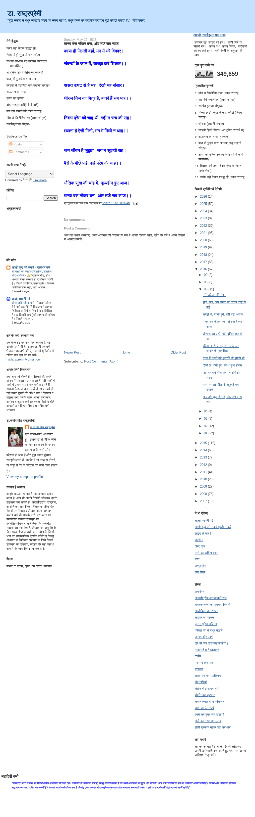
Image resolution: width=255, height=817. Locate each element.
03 (206, 418)
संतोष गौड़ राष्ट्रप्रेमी (207, 688)
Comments (20, 152)
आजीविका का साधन (206, 611)
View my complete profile (24, 477)
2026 (204, 196)
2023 (204, 218)
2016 (204, 269)
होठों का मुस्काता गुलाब (208, 721)
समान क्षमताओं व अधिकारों (210, 701)
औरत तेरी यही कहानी (23, 303)
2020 (204, 240)
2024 (204, 211)
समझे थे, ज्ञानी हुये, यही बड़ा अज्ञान (223, 314)
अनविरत (199, 591)
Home (126, 352)
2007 (204, 501)
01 (206, 433)
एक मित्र (200, 572)
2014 (204, 450)
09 (206, 275)
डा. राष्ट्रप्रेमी (24, 13)
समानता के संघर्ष (204, 708)
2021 (204, 233)
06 (206, 282)
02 (206, 426)
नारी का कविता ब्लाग (206, 553)
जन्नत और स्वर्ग (204, 637)
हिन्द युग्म (200, 546)
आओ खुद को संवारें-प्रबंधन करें (213, 527)
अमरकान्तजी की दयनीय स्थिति (212, 604)
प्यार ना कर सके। (205, 663)
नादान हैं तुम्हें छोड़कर (207, 650)
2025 (204, 204)
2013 (204, 457)
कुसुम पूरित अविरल (206, 624)
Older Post (178, 352)
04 (206, 411)
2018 (204, 255)
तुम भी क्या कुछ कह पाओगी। (211, 643)
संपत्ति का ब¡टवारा (205, 695)
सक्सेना (199, 540)
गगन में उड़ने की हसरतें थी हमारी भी (224, 358)
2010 (204, 479)
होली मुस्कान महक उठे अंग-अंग (213, 727)
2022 (204, 225)
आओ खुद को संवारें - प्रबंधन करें (31, 267)
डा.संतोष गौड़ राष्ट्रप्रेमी (42, 427)
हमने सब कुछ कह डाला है (209, 714)
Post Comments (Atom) (101, 361)
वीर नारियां (201, 682)
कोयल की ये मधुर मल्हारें (209, 630)
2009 (204, 486)
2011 (204, 472)
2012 (204, 465)
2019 (204, 247)
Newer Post (72, 352)
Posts (17, 144)
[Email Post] (135, 203)
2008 (204, 494)
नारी (197, 559)
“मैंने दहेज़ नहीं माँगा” (214, 295)
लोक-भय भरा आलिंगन (208, 676)
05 (206, 289)
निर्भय (198, 656)
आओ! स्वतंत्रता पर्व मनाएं (209, 35)
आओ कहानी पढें (21, 299)
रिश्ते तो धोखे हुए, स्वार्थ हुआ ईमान (222, 365)
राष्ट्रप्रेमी (200, 566)
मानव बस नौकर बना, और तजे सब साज (91, 43)
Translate (40, 180)
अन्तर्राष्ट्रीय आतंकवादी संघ (211, 598)
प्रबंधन (199, 669)
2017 (204, 262)
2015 (204, 443)
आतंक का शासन (204, 617)
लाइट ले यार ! (203, 533)
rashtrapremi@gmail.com (24, 359)
